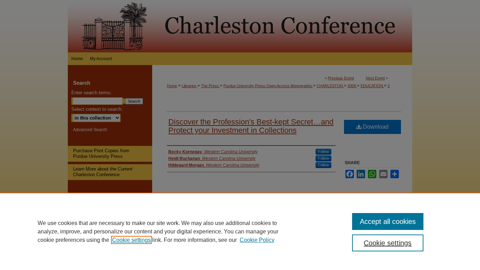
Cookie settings (131, 240)
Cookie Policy (257, 240)
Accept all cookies (388, 221)
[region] (240, 231)
